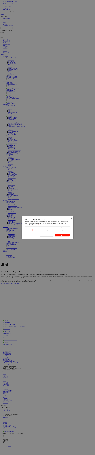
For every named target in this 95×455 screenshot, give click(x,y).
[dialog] (47, 227)
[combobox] (71, 218)
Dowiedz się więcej (42, 224)
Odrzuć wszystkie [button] (46, 235)
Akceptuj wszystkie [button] (62, 235)
